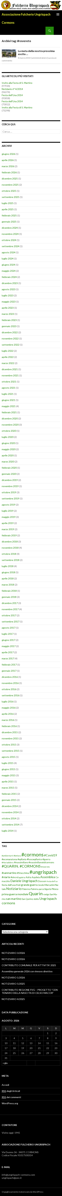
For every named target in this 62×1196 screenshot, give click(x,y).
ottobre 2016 (9, 689)
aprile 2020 (8, 455)
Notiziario (14, 889)
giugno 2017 (8, 640)
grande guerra (29, 884)
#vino (13, 877)
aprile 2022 (8, 356)
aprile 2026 (8, 160)
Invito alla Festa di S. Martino (17, 82)
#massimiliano (21, 862)
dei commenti (11, 1097)
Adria (28, 877)
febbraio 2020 (9, 467)
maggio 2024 (9, 270)
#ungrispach (43, 872)
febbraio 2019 (9, 535)
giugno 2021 (8, 400)
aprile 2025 (8, 209)
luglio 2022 (7, 350)
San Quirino (27, 899)
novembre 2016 (10, 683)
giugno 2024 (8, 264)
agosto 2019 (8, 504)
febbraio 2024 (9, 277)
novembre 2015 (10, 738)
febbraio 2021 (9, 412)
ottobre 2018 (9, 553)
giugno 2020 (8, 443)
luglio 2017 (7, 633)
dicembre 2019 (10, 480)
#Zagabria (20, 877)
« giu (5, 1062)
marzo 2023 (8, 313)
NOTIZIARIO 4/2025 (13, 999)
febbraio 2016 (9, 726)
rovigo (46, 894)
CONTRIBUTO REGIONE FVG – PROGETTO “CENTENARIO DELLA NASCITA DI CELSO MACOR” (30, 991)
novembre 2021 (10, 375)
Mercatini (50, 884)
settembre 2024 (10, 246)
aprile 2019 (8, 523)
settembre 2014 (10, 824)
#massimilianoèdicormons (41, 862)
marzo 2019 (8, 529)
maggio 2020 (9, 449)
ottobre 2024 (9, 240)
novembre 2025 (10, 184)
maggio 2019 (9, 516)
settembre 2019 (10, 498)
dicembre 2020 (10, 418)
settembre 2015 (10, 750)
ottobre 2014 (9, 818)
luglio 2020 (7, 436)
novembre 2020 (10, 424)
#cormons (32, 854)
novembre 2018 (10, 547)
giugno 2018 (8, 572)
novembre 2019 (10, 486)
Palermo (26, 889)
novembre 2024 (10, 233)
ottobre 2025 (9, 190)
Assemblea (47, 877)
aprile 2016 (8, 713)
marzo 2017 (8, 658)
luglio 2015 (7, 763)
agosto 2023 (8, 289)
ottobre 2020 (9, 430)
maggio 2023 (9, 301)
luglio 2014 (7, 830)
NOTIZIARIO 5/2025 (13, 983)
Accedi (5, 1084)
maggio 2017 (9, 646)
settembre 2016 (10, 695)
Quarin (36, 893)
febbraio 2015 (9, 793)
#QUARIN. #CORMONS (21, 866)
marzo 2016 (8, 719)
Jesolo (41, 885)
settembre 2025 (10, 197)
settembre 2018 (10, 560)
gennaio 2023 (9, 326)
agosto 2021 (8, 387)
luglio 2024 (7, 258)
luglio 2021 (7, 393)
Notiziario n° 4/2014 (12, 89)
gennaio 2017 (9, 670)
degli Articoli (11, 1091)
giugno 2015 (8, 769)
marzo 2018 (8, 584)
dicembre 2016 (10, 676)
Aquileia (36, 877)
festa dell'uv (52, 881)
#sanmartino (9, 872)
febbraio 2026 (9, 172)
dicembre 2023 (10, 283)
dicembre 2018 (10, 541)
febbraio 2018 (9, 590)
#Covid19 (50, 855)
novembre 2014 (10, 812)
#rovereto (45, 867)
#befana (17, 856)
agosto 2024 (8, 252)
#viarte (6, 877)
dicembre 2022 (10, 332)
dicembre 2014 (10, 806)
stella (36, 899)
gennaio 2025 (9, 221)
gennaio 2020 (9, 473)
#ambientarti (7, 856)
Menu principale (58, 14)
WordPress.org (10, 1103)
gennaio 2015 (9, 799)
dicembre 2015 (10, 732)
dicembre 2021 (10, 369)
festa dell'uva (9, 884)
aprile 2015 (8, 781)
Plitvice (55, 889)
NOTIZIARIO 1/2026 (13, 977)
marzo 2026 (8, 166)
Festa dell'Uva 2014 (12, 95)
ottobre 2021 (9, 381)
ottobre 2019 (9, 492)
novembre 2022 (10, 338)
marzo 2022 (8, 363)
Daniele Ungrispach (24, 881)
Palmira (34, 889)
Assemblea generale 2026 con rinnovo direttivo (27, 971)
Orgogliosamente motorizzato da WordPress (22, 1192)
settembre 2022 (10, 344)
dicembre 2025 (10, 178)
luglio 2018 (7, 566)
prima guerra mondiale (15, 894)
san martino (13, 899)
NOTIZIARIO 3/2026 (13, 952)
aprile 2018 (8, 578)
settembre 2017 (10, 621)
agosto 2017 (8, 627)
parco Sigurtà (45, 889)
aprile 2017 (8, 652)
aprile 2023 (8, 307)
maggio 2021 (9, 406)
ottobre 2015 (9, 744)
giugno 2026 (8, 153)
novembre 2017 (10, 609)
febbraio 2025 (9, 215)
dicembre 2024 (10, 227)
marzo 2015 (8, 787)
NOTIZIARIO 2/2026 (13, 959)
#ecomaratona (9, 859)
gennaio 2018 (9, 596)
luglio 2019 (7, 510)
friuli (18, 885)
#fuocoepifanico (34, 859)
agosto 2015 (8, 756)
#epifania (22, 859)
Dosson (42, 881)
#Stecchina (23, 872)
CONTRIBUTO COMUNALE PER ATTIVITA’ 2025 (29, 965)
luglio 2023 (7, 295)
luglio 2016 (7, 701)
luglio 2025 (7, 203)
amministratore (39, 58)
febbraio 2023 (9, 320)
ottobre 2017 (9, 615)
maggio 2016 (9, 707)
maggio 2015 (9, 775)
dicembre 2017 (10, 603)
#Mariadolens (8, 862)
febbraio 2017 (9, 664)
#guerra (46, 859)
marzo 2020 (8, 461)
